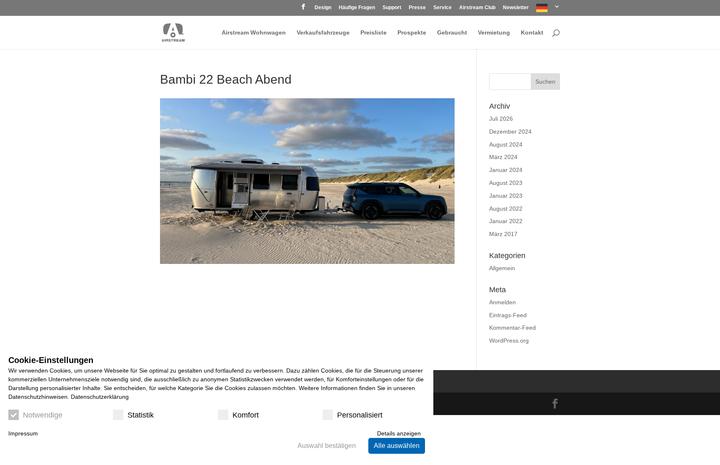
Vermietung (494, 33)
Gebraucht (452, 33)
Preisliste (373, 33)
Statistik (141, 415)
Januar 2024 (505, 170)
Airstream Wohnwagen (254, 33)
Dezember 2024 (510, 131)
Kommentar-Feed (512, 327)
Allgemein (502, 268)
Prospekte (412, 33)
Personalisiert (359, 415)
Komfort (245, 415)
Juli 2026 (501, 118)
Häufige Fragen (357, 7)
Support (391, 7)
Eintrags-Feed (508, 315)
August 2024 (505, 144)
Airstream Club (477, 7)
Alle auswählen (397, 445)
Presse (417, 7)
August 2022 (505, 208)
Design (323, 7)
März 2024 (503, 157)
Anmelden (502, 302)
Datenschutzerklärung (100, 396)
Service (442, 7)
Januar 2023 (505, 195)
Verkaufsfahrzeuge (323, 33)
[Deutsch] (548, 10)
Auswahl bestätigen (327, 445)
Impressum (23, 433)
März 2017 (503, 234)
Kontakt (532, 33)
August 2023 (505, 182)
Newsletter (516, 7)
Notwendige (42, 415)
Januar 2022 (505, 221)
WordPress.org (509, 340)
